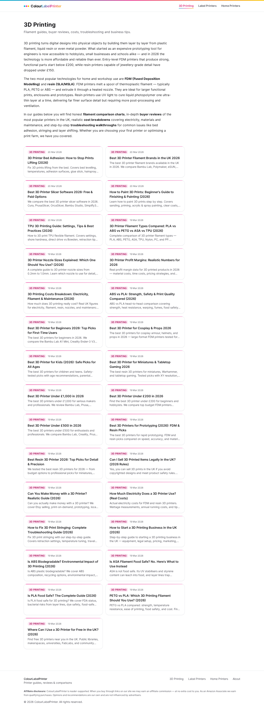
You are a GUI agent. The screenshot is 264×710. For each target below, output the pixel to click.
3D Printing (186, 5)
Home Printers (230, 5)
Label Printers (207, 5)
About (236, 678)
